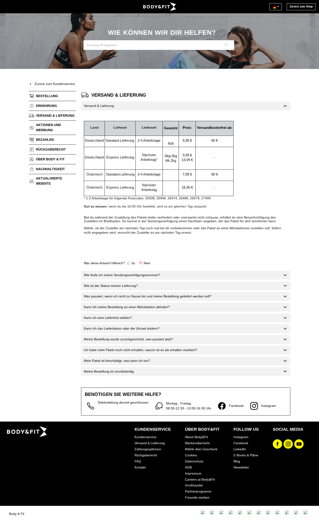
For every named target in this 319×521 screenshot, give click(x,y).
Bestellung (47, 96)
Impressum (193, 473)
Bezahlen (45, 139)
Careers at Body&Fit (200, 479)
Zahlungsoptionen (148, 449)
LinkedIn (240, 449)
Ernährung (46, 106)
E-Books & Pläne (246, 455)
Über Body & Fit (50, 159)
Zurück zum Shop (301, 6)
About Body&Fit (196, 437)
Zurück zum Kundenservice (55, 84)
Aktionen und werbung (48, 127)
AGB (188, 467)
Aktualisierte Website (49, 180)
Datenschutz (194, 461)
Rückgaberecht (51, 149)
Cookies (191, 455)
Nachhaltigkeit (50, 169)
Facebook (241, 443)
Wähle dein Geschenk (201, 449)
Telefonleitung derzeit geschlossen (123, 402)
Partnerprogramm (198, 491)
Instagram (241, 437)
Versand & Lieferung (150, 443)
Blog (237, 461)
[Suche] (226, 45)
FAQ (138, 461)
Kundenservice (145, 437)
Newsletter (241, 467)
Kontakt (140, 467)
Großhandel (194, 485)
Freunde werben (197, 497)
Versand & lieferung (55, 115)
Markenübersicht (197, 443)
